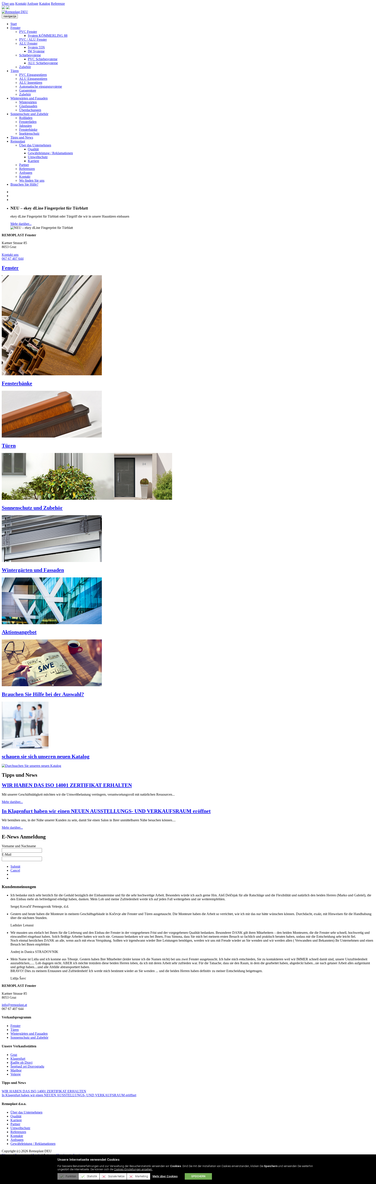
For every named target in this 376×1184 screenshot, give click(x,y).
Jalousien (25, 125)
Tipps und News (21, 137)
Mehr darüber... (21, 224)
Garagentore (27, 90)
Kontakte (16, 1136)
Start (13, 24)
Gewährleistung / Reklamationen (50, 153)
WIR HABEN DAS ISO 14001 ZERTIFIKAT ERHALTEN (67, 785)
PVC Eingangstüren (33, 75)
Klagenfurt (17, 1058)
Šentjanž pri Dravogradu (27, 1066)
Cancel (15, 870)
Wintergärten (28, 102)
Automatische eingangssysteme (40, 86)
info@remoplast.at (14, 1005)
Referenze (58, 3)
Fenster (15, 28)
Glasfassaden (28, 106)
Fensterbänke (28, 129)
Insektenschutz (29, 133)
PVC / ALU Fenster (33, 39)
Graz (13, 1055)
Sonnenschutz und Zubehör (29, 114)
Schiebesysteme (30, 55)
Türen (14, 71)
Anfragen (25, 172)
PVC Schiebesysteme (42, 59)
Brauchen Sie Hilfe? (24, 184)
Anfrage (32, 3)
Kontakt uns (10, 255)
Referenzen (27, 169)
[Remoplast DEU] (15, 12)
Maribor (16, 1070)
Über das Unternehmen (35, 145)
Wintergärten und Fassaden (29, 98)
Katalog (44, 3)
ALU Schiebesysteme (43, 63)
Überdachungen (30, 110)
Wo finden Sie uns (31, 180)
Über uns (8, 3)
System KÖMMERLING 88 (47, 35)
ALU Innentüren (30, 82)
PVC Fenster (28, 32)
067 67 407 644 (13, 258)
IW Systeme (36, 51)
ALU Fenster (28, 43)
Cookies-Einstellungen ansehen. (133, 1169)
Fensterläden (28, 122)
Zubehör (25, 67)
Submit (15, 866)
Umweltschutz (38, 157)
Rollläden (25, 118)
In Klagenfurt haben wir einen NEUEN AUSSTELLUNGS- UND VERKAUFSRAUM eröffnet (106, 811)
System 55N (36, 47)
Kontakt (20, 3)
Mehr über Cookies (165, 1176)
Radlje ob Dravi (21, 1062)
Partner (24, 165)
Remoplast (17, 141)
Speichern (198, 1176)
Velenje (15, 1074)
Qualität (33, 149)
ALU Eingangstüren (33, 78)
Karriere (33, 161)
